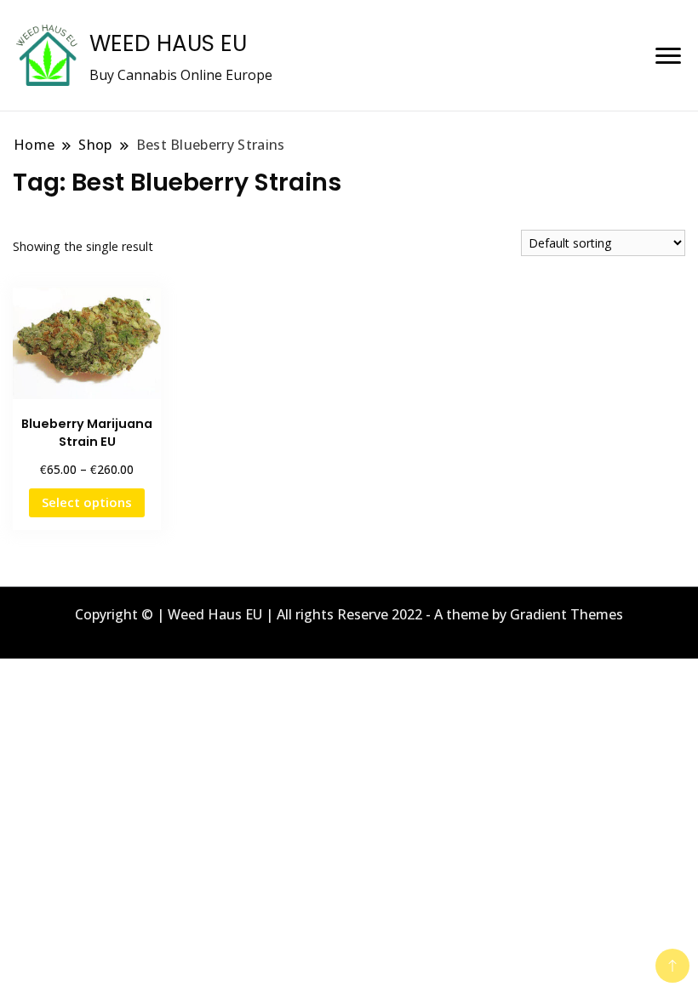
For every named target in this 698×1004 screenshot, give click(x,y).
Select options (87, 502)
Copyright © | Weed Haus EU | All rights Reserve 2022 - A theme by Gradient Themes (349, 614)
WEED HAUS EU (168, 43)
